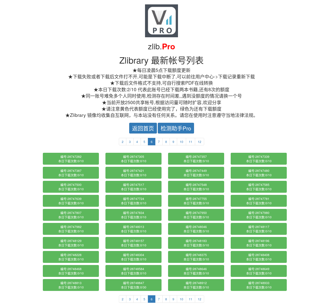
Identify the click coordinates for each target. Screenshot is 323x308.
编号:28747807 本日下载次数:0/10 (71, 214)
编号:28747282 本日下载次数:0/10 (71, 158)
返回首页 (143, 128)
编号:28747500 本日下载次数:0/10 (71, 186)
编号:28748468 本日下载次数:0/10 (71, 271)
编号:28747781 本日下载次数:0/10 (259, 200)
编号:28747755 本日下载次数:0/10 (196, 200)
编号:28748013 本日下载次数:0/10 (133, 228)
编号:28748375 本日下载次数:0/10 (196, 257)
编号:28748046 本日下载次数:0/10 (196, 228)
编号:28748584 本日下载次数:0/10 (133, 271)
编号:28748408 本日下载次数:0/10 (259, 257)
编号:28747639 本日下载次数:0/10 (71, 200)
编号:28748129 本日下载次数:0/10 (71, 243)
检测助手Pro (176, 128)
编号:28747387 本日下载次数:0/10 (71, 172)
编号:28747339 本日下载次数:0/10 (259, 158)
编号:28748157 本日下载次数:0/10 (133, 243)
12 (199, 141)
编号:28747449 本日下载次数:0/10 (196, 172)
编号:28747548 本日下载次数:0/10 (196, 186)
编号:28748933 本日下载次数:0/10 (259, 285)
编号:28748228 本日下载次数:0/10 (71, 257)
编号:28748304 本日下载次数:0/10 (133, 257)
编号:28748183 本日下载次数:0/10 (196, 243)
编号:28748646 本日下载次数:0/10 (196, 271)
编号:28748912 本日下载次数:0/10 (196, 285)
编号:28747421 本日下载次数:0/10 (133, 172)
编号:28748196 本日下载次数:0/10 (259, 243)
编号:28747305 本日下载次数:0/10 (133, 158)
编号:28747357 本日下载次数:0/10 (196, 158)
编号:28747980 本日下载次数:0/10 (259, 214)
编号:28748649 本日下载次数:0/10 (259, 271)
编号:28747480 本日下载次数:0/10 (259, 172)
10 (181, 141)
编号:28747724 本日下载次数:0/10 (133, 200)
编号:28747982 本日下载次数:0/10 (71, 228)
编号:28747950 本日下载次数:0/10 (196, 214)
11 (190, 141)
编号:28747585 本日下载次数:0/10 (259, 186)
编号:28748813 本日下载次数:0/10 (71, 285)
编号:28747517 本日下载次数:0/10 (133, 186)
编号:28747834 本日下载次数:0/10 (133, 214)
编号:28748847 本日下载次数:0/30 (133, 285)
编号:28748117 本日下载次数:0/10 (259, 228)
